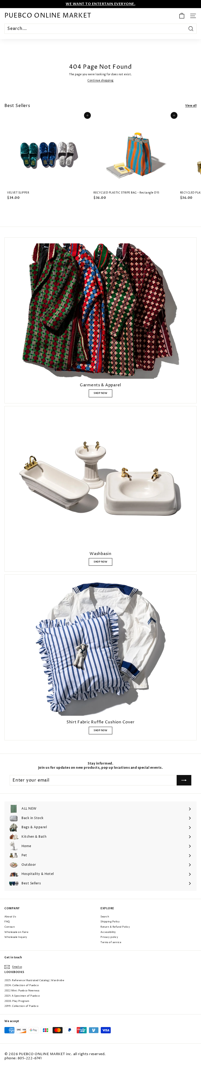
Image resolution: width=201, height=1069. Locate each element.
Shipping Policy (110, 921)
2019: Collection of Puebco (21, 1006)
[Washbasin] (100, 479)
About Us (10, 916)
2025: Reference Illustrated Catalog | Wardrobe (34, 980)
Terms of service (110, 942)
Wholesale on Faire (16, 932)
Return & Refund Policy (115, 927)
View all (191, 106)
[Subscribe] (184, 780)
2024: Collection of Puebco (21, 985)
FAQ (7, 921)
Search (104, 916)
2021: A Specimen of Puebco (22, 996)
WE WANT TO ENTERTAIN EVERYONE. (100, 4)
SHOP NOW (100, 393)
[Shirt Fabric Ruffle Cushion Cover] (100, 648)
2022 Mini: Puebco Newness (22, 990)
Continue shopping (100, 80)
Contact (9, 927)
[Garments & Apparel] (100, 311)
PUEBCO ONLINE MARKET (47, 15)
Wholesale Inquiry (15, 937)
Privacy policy (109, 937)
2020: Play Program (16, 1001)
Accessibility (108, 932)
